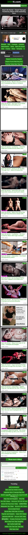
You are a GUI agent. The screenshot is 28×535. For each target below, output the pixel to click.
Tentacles (19, 49)
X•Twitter (9, 52)
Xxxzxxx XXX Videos (21, 506)
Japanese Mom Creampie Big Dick (14, 492)
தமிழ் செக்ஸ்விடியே (14, 487)
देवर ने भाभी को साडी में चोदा (14, 524)
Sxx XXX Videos (5, 501)
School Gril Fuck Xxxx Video (9, 504)
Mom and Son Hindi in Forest (14, 490)
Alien (2, 49)
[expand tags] (24, 49)
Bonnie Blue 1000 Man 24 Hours (14, 511)
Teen (8, 44)
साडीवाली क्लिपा (23, 504)
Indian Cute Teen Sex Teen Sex (14, 526)
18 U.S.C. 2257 (21, 533)
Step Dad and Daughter (11, 499)
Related (7, 56)
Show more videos (15, 459)
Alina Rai (21, 499)
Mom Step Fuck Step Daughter (14, 521)
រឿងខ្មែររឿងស (5, 519)
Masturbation (5, 46)
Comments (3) (18, 56)
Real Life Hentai (20, 46)
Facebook (16, 52)
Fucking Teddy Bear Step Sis (14, 64)
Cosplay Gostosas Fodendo (18, 519)
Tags (8, 533)
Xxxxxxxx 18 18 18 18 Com (19, 501)
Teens (12, 46)
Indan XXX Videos (21, 514)
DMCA (13, 533)
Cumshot (21, 44)
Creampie (14, 44)
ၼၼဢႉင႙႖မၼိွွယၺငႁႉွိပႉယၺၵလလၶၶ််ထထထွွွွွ (14, 495)
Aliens (13, 49)
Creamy (8, 49)
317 (20, 32)
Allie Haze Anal (14, 529)
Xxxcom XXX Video (20, 516)
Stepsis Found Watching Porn (14, 61)
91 (26, 32)
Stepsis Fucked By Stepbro (14, 59)
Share (3, 52)
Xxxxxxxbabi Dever (14, 509)
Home (4, 533)
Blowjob (3, 44)
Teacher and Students (8, 514)
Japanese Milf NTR (7, 516)
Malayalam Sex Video (7, 506)
